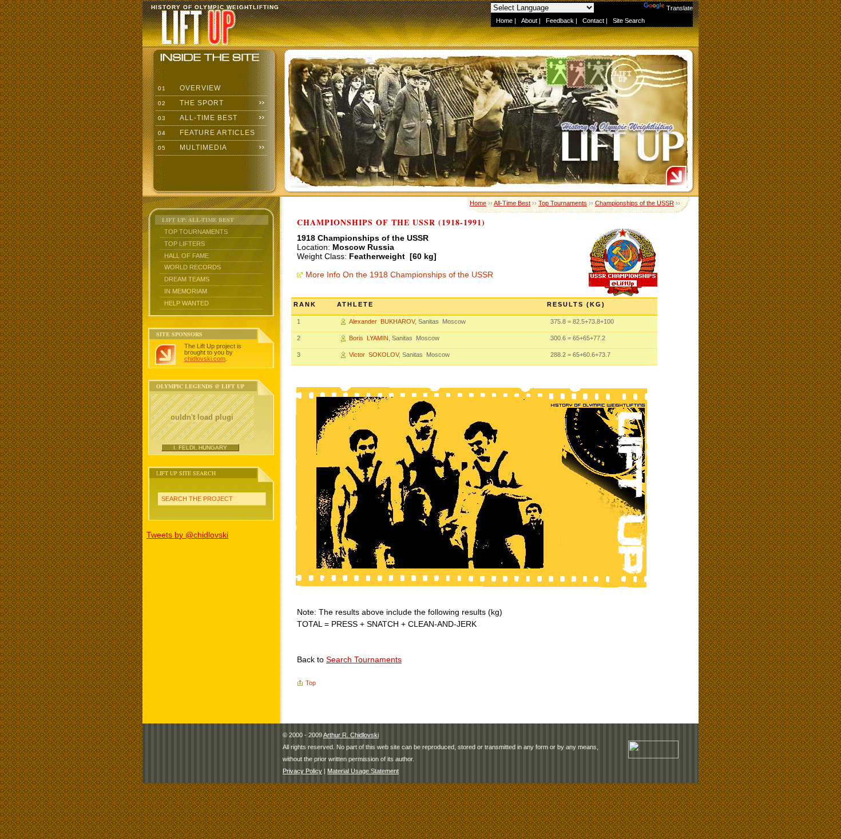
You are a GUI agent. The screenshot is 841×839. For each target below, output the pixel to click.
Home (504, 20)
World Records (192, 267)
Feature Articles (205, 133)
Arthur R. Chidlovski (351, 734)
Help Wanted (186, 303)
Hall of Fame (186, 255)
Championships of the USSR (634, 203)
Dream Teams (186, 279)
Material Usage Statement (363, 771)
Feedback (560, 20)
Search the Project (197, 498)
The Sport (190, 103)
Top (311, 682)
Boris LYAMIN (368, 338)
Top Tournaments (196, 231)
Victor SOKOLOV (374, 354)
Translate (680, 8)
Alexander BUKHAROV (382, 321)
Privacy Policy (302, 771)
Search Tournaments (364, 659)
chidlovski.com (204, 358)
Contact (593, 20)
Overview (188, 88)
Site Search (629, 20)
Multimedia (191, 148)
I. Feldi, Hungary (200, 447)
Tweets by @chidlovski (187, 534)
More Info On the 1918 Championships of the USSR (399, 274)
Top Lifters (184, 243)
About (529, 20)
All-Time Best (196, 118)
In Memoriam (185, 291)
